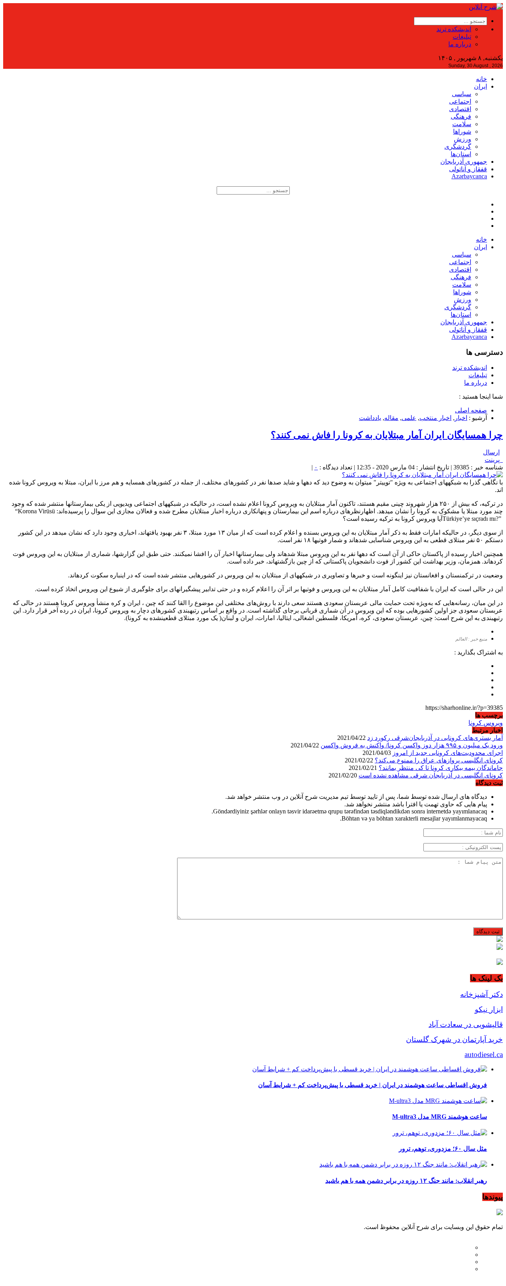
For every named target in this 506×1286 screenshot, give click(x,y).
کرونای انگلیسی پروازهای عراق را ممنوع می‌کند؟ (439, 760)
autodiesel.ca (483, 1054)
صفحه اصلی (471, 410)
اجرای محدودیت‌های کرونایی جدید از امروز (448, 752)
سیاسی (461, 94)
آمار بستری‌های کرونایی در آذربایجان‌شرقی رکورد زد (435, 737)
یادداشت (370, 417)
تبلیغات (462, 36)
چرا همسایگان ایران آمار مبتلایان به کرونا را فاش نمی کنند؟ (387, 435)
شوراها (462, 131)
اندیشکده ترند (453, 29)
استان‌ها (461, 154)
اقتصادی (460, 109)
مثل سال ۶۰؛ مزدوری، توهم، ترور (443, 1148)
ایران (480, 86)
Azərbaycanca (469, 176)
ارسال (491, 452)
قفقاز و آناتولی (468, 169)
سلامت (461, 124)
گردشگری (457, 146)
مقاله (391, 417)
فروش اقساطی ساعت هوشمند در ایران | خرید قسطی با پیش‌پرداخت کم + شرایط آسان (372, 1085)
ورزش (462, 139)
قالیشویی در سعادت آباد (466, 1024)
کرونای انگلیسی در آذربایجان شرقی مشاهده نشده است (431, 775)
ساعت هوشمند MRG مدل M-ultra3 (439, 1116)
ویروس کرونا (485, 722)
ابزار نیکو (489, 1009)
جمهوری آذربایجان (463, 161)
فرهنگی (461, 116)
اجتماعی (460, 101)
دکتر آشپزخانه (481, 994)
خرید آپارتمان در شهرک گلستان (454, 1039)
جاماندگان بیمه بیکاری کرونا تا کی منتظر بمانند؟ (441, 767)
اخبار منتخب (435, 417)
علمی (409, 417)
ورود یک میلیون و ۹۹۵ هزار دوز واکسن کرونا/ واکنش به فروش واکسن (412, 745)
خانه (481, 79)
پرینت (494, 459)
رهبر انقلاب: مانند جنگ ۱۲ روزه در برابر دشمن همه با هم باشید (406, 1180)
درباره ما (459, 44)
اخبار (461, 417)
